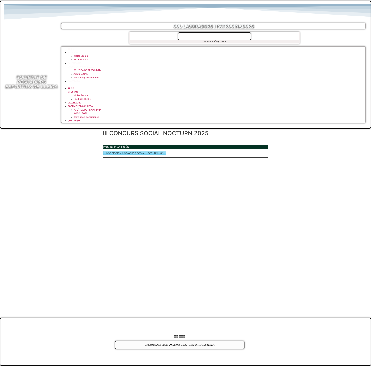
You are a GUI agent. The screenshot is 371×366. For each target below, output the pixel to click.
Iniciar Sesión (80, 56)
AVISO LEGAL (80, 74)
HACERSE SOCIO (82, 59)
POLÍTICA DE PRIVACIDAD (87, 70)
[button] (213, 84)
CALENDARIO (74, 63)
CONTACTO (74, 81)
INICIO (71, 49)
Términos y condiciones (86, 77)
